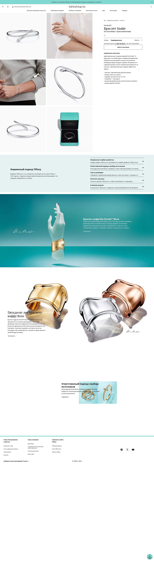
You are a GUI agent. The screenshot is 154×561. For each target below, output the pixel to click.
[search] (3, 6)
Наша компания (33, 440)
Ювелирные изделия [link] (57, 10)
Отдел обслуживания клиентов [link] (22, 6)
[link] (8, 6)
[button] (3, 6)
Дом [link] (103, 10)
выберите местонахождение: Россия (16, 461)
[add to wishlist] (104, 35)
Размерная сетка (116, 40)
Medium (136, 40)
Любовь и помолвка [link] (75, 10)
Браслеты (122, 20)
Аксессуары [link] (113, 10)
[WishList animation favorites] (151, 7)
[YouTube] (133, 450)
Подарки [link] (124, 10)
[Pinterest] (121, 450)
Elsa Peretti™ (108, 25)
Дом (105, 20)
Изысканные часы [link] (91, 10)
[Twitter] (127, 450)
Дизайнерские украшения (113, 20)
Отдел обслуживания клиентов (11, 441)
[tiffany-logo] (76, 7)
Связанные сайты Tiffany (58, 441)
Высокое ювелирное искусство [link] (36, 10)
